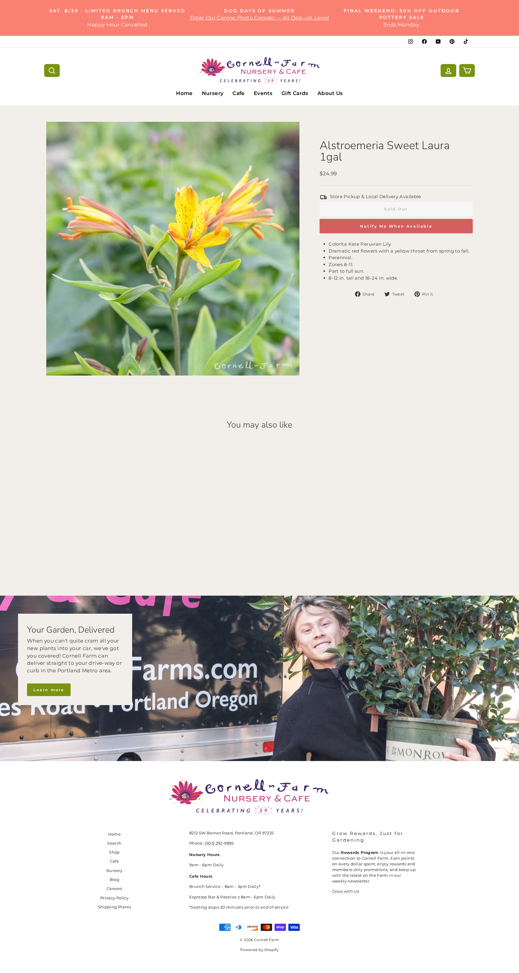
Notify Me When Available (396, 226)
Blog (115, 879)
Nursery (213, 93)
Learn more (48, 689)
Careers (114, 888)
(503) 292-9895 (219, 843)
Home (184, 93)
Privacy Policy (114, 898)
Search (114, 843)
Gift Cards (294, 93)
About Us (330, 93)
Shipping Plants (114, 907)
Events (263, 93)
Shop (114, 852)
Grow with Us (345, 891)
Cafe (238, 93)
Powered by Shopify (259, 949)
